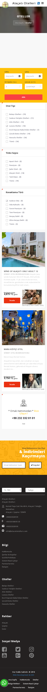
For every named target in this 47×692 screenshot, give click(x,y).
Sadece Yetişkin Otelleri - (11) (21, 118)
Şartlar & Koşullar (9, 554)
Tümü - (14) (14, 141)
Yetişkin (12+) (11, 82)
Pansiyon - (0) (14, 165)
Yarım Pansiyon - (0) (17, 208)
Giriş (7, 72)
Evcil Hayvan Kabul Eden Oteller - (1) (24, 130)
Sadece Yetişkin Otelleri (12, 589)
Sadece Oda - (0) (16, 201)
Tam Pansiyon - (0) (16, 212)
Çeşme (4, 626)
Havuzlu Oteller (8, 604)
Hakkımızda (7, 551)
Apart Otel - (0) (15, 161)
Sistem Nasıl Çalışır (10, 561)
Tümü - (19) (14, 181)
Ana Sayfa (19, 23)
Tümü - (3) (13, 224)
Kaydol (36, 465)
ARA (23, 97)
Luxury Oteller (8, 595)
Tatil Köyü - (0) (15, 177)
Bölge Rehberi (14, 683)
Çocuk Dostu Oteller (10, 601)
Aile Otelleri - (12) (16, 122)
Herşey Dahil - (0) (16, 216)
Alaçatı (5, 623)
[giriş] (19, 76)
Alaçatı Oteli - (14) (16, 173)
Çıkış (27, 72)
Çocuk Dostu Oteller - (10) (19, 134)
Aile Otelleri (7, 592)
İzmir (4, 629)
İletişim (5, 567)
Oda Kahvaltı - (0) (16, 205)
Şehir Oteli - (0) (15, 169)
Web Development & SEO (23, 675)
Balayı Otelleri (8, 586)
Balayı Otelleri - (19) (17, 114)
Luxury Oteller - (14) (17, 126)
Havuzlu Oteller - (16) (18, 137)
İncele (12, 300)
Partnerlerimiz (8, 564)
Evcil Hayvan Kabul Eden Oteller (15, 598)
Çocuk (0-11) (30, 82)
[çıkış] (40, 76)
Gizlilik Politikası (9, 557)
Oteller (36, 680)
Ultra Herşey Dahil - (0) (18, 220)
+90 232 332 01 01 (23, 418)
